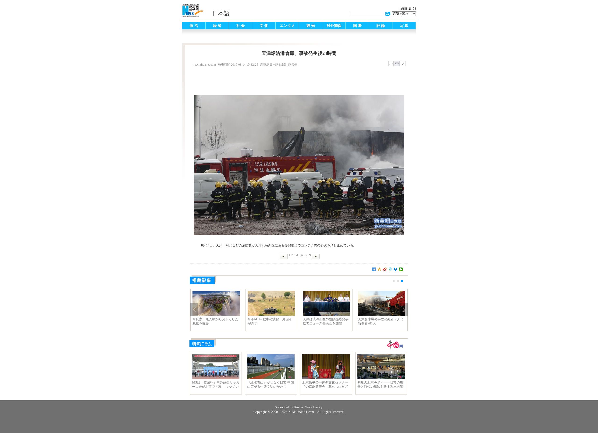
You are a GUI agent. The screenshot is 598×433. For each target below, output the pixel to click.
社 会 (240, 26)
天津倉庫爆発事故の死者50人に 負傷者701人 (381, 321)
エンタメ (287, 26)
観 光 (310, 26)
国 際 (357, 26)
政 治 (194, 26)
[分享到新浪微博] (385, 269)
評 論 (381, 26)
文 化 (264, 26)
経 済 (217, 26)
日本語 (221, 13)
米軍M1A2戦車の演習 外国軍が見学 (270, 321)
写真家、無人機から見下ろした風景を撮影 (215, 321)
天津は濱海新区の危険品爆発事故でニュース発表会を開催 (326, 321)
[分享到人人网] (396, 269)
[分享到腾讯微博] (390, 269)
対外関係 (334, 26)
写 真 (404, 26)
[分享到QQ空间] (379, 269)
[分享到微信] (401, 269)
